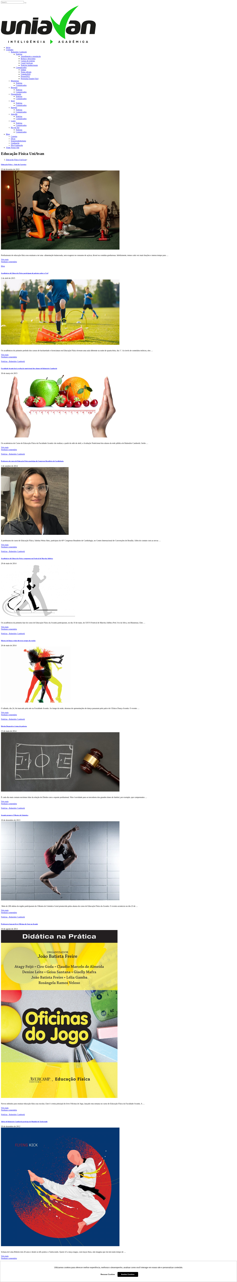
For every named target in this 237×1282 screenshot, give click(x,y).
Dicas (13, 139)
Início (8, 47)
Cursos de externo (28, 61)
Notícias (19, 54)
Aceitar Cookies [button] (127, 1274)
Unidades (9, 50)
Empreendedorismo (18, 141)
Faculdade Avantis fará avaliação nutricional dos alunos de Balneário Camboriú (29, 368)
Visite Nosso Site (12, 148)
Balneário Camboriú (19, 52)
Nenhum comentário (9, 262)
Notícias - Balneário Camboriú (13, 361)
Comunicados (21, 67)
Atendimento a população (31, 56)
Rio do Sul (15, 128)
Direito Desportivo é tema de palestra (14, 726)
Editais (23, 70)
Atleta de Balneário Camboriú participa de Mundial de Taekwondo (24, 1122)
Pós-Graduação (17, 145)
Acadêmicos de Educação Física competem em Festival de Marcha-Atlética (27, 558)
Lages (13, 121)
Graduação (15, 143)
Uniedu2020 (25, 74)
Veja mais (5, 259)
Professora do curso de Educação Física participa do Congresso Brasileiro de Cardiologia (32, 461)
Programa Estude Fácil (29, 79)
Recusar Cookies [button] (108, 1274)
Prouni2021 (25, 76)
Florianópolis (16, 94)
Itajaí (13, 101)
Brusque (14, 87)
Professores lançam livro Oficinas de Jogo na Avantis (19, 924)
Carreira (14, 136)
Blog (8, 134)
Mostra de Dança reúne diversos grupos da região (18, 641)
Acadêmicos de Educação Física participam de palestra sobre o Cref (24, 273)
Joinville (14, 114)
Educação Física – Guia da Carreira (13, 164)
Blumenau (15, 81)
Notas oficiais (26, 72)
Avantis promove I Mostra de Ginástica (14, 815)
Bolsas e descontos (28, 59)
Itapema (14, 107)
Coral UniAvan (27, 63)
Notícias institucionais (29, 65)
